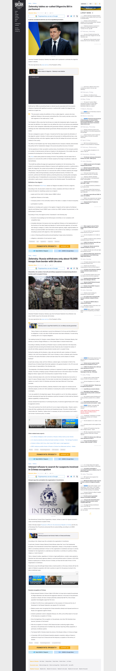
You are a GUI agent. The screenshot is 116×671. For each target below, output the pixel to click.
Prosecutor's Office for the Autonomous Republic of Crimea (56, 524)
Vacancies (17, 29)
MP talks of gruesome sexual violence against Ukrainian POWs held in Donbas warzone (90, 433)
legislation (43, 241)
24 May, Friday (85, 99)
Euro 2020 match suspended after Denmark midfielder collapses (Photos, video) (90, 298)
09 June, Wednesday (87, 583)
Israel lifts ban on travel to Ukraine (91, 389)
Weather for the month (73, 668)
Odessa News (48, 661)
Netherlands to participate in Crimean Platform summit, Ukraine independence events (90, 551)
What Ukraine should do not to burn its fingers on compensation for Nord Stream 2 (91, 359)
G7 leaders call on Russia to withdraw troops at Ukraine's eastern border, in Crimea (91, 271)
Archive (16, 27)
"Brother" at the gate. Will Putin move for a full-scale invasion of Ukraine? (90, 407)
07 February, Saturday (88, 31)
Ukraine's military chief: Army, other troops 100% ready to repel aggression (50, 443)
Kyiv (16, 20)
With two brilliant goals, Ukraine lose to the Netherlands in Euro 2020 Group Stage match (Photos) (91, 255)
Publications (17, 23)
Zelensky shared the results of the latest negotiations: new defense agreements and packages (90, 131)
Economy (17, 17)
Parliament (32, 241)
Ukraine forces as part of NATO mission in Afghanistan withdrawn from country (89, 587)
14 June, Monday (86, 161)
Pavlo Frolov (43, 185)
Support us (91, 8)
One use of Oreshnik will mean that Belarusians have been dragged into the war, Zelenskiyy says (90, 35)
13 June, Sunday (86, 259)
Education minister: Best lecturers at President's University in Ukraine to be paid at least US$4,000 (91, 191)
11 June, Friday (85, 375)
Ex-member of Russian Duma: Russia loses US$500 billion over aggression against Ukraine (90, 546)
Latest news (86, 13)
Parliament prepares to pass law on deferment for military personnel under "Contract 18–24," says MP (90, 27)
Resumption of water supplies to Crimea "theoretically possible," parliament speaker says (90, 393)
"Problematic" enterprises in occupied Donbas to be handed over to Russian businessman (90, 417)
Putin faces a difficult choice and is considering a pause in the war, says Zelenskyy (90, 88)
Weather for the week (62, 668)
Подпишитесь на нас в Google (48, 16)
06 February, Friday (87, 92)
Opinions (17, 25)
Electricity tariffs (64, 665)
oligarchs (50, 241)
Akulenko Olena (32, 13)
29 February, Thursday (88, 127)
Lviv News (69, 661)
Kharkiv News (62, 661)
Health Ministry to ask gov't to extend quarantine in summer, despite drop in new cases (91, 655)
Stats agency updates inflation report (92, 640)
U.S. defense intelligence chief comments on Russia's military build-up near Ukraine (52, 436)
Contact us (17, 31)
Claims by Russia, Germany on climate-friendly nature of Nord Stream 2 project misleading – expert (91, 613)
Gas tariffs (71, 665)
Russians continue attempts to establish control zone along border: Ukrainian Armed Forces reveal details (91, 22)
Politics (16, 16)
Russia (30, 449)
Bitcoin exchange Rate (54, 665)
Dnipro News (55, 661)
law (38, 241)
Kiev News (42, 661)
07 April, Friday (85, 140)
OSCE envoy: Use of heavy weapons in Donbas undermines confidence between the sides (91, 518)
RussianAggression (45, 449)
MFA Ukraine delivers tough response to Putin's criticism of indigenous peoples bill (91, 482)
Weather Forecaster (83, 668)
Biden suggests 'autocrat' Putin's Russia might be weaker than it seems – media (90, 227)
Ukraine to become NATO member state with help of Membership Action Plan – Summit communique (91, 169)
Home (16, 11)
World (16, 19)
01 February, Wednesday (89, 147)
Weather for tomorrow (51, 668)
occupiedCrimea (56, 642)
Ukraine (16, 14)
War (16, 12)
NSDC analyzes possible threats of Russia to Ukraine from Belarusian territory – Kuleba (53, 446)
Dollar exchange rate (43, 665)
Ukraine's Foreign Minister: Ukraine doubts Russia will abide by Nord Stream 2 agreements (90, 556)
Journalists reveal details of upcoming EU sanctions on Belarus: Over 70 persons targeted (91, 470)
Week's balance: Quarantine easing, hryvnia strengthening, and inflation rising (90, 311)
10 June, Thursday (87, 474)
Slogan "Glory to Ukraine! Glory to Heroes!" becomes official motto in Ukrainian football (90, 412)
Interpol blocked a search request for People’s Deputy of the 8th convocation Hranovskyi (90, 136)
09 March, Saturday (87, 116)
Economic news (34, 665)
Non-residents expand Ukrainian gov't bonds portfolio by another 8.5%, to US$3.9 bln (90, 398)
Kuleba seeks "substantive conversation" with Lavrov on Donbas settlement (89, 592)
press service (45, 64)
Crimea (36, 449)
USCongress (55, 449)
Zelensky (57, 241)
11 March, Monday (86, 109)
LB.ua (32, 156)
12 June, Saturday (86, 290)
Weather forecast (34, 669)
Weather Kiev (43, 668)
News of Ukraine (34, 661)
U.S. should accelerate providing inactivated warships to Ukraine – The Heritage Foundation (54, 440)
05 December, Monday (88, 154)
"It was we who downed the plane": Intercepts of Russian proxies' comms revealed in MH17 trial (90, 501)
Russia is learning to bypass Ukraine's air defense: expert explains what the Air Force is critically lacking (91, 17)
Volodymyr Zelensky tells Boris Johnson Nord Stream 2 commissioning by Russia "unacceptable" (90, 178)
